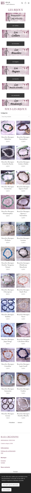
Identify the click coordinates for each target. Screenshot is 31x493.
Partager (15, 471)
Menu (28, 3)
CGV (2, 453)
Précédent (12, 422)
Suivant (20, 422)
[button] (22, 3)
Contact (3, 462)
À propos (3, 460)
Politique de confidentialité (8, 451)
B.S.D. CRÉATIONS (9, 436)
